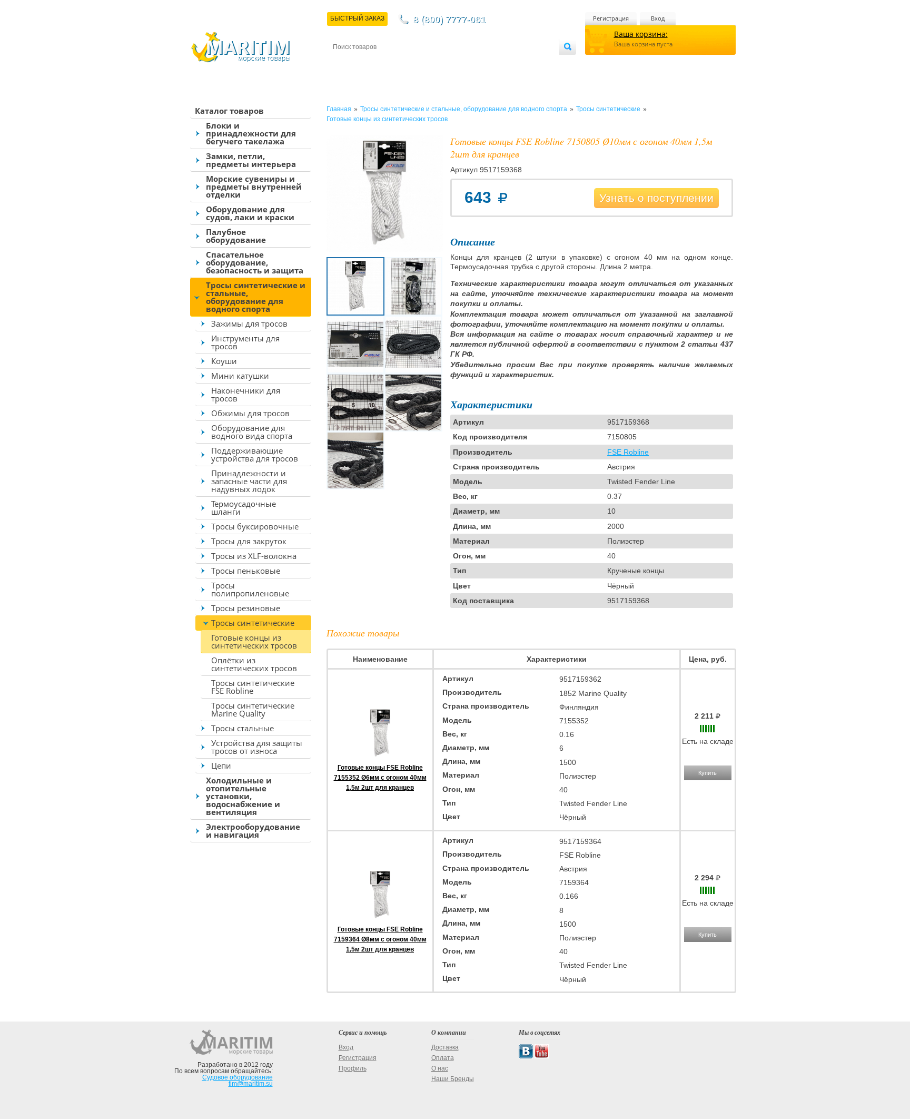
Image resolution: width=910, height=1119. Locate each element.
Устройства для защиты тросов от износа (256, 747)
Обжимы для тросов (250, 413)
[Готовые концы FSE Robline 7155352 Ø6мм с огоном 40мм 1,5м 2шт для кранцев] (380, 757)
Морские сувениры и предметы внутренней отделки (254, 186)
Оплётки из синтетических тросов (254, 664)
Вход (658, 18)
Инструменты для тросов (245, 342)
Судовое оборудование (237, 1077)
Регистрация (611, 18)
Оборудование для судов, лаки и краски (250, 213)
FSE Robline (628, 452)
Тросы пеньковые (245, 570)
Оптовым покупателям (527, 64)
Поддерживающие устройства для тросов (254, 454)
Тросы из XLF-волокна (253, 556)
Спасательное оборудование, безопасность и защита (254, 262)
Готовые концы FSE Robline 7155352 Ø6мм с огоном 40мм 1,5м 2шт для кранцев (380, 777)
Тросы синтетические (252, 622)
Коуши (224, 361)
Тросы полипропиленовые (250, 589)
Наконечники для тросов (245, 394)
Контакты (345, 64)
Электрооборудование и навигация (253, 830)
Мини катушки (240, 375)
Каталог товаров (229, 110)
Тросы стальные (242, 728)
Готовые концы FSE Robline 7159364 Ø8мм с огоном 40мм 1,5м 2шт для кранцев (380, 939)
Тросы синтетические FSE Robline (252, 687)
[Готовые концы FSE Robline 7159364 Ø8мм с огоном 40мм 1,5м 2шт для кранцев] (380, 919)
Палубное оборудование (236, 236)
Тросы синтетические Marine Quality (252, 709)
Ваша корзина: (641, 34)
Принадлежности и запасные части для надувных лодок (249, 481)
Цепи (221, 765)
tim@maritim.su (251, 1083)
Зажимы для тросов (249, 323)
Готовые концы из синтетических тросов (254, 641)
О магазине (459, 64)
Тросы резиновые (245, 608)
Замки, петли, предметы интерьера (251, 160)
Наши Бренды (452, 1079)
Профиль (353, 1068)
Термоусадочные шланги (243, 507)
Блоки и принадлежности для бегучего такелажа (251, 133)
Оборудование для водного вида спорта (251, 432)
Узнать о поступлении (656, 198)
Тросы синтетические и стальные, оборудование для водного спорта (255, 297)
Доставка (384, 64)
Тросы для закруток (248, 541)
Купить (707, 773)
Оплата (420, 64)
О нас (439, 1068)
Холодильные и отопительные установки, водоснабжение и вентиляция (243, 796)
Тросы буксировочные (255, 526)
